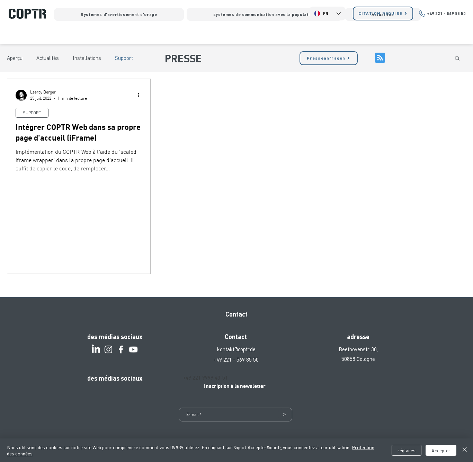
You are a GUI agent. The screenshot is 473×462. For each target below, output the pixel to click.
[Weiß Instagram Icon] (108, 349)
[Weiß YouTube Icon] (133, 349)
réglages (407, 450)
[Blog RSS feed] (380, 58)
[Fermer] (465, 450)
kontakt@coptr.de (236, 349)
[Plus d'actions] (141, 95)
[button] (457, 58)
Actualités (47, 58)
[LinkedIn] (96, 349)
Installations (87, 58)
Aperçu (15, 58)
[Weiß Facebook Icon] (121, 349)
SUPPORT (32, 112)
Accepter (440, 450)
